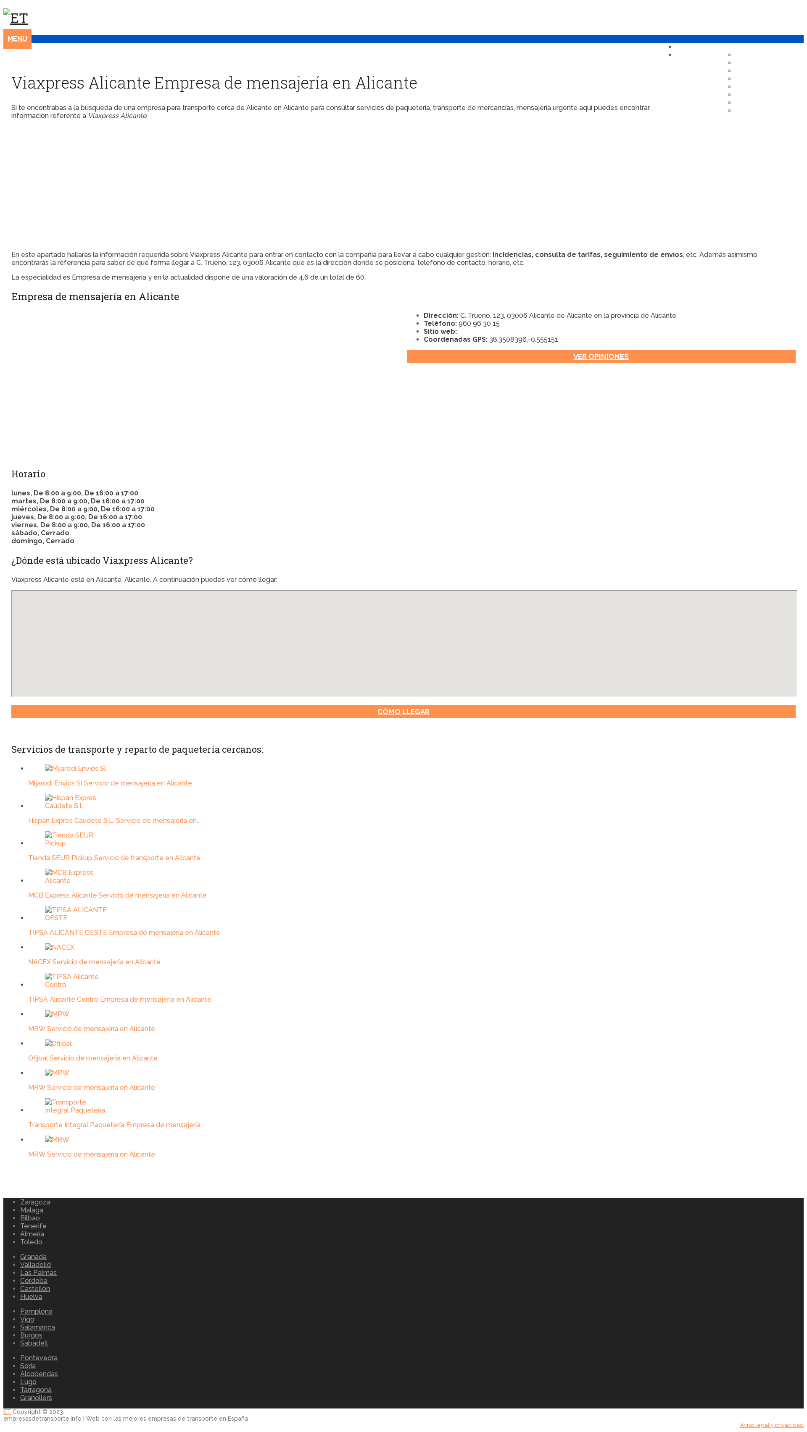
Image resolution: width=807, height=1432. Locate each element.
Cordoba (33, 1281)
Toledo (31, 1242)
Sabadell (34, 1343)
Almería (32, 1234)
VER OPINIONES (601, 356)
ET (7, 1411)
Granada (33, 1257)
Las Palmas (38, 1273)
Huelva (31, 1297)
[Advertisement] (263, 185)
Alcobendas (39, 1374)
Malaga (31, 1210)
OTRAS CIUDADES (769, 111)
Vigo (27, 1319)
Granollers (36, 1398)
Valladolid (35, 1265)
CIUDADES (697, 55)
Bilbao (30, 1218)
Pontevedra (39, 1358)
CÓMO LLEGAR (403, 711)
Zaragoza (35, 1202)
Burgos (31, 1335)
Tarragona (36, 1390)
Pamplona (36, 1311)
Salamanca (37, 1327)
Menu (17, 39)
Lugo (28, 1382)
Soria (28, 1366)
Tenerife (33, 1226)
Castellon (35, 1289)
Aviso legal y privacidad (772, 1425)
